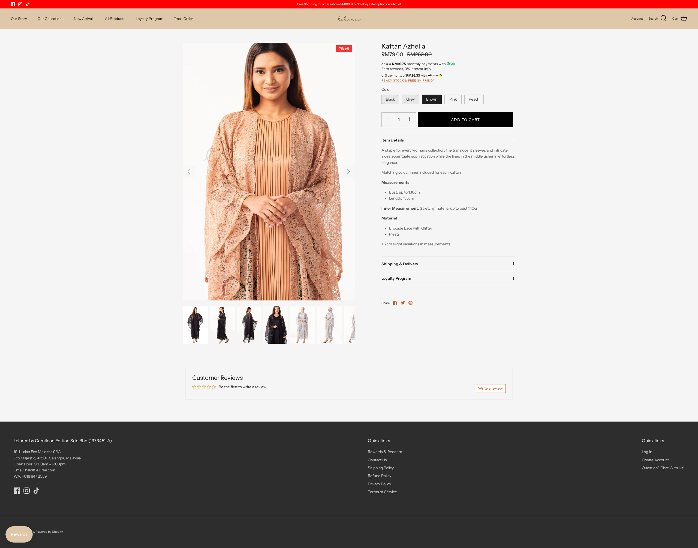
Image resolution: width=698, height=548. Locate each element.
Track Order (183, 18)
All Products (115, 18)
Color (386, 89)
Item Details (392, 140)
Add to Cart (465, 119)
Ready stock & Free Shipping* (407, 80)
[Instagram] (20, 4)
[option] (269, 171)
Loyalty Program (149, 18)
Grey (410, 99)
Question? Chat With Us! (663, 467)
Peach (474, 99)
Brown (431, 99)
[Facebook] (13, 4)
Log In (647, 451)
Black (390, 99)
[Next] (349, 171)
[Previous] (189, 171)
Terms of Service (382, 491)
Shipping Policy (381, 467)
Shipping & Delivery (399, 263)
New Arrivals (84, 18)
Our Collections (50, 18)
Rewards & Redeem (385, 451)
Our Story (19, 18)
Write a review (490, 388)
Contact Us (377, 459)
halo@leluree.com (40, 470)
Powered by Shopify (49, 532)
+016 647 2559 (34, 476)
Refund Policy (379, 475)
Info (427, 69)
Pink (453, 99)
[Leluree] (349, 18)
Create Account (655, 459)
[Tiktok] (28, 4)
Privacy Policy (379, 483)
